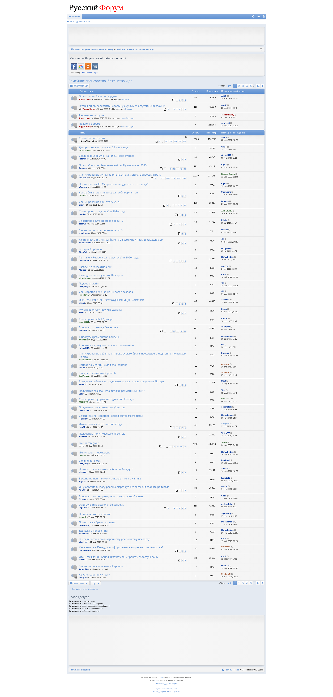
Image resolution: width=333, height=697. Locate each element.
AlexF (224, 96)
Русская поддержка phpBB (167, 684)
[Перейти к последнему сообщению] (228, 96)
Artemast (83, 168)
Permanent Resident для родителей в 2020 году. (109, 257)
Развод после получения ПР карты (101, 275)
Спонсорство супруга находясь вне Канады (106, 399)
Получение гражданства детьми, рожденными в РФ (112, 390)
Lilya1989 (83, 507)
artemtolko (84, 340)
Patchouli (83, 159)
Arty (155, 680)
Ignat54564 (84, 322)
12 (181, 169)
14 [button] (258, 86)
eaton (81, 205)
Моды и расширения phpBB (166, 689)
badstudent (84, 260)
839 (184, 142)
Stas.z (224, 137)
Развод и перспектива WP (95, 267)
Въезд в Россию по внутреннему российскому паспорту (114, 539)
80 (181, 447)
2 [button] (239, 86)
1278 (168, 178)
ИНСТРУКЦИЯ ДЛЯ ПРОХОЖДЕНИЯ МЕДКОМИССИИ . (112, 300)
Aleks (81, 384)
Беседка (125, 99)
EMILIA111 (83, 402)
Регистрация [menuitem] (264, 17)
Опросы (128, 109)
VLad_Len (83, 542)
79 (177, 447)
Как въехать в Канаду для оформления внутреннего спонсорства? (121, 547)
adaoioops (84, 233)
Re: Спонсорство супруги (94, 574)
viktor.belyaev (85, 278)
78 (174, 447)
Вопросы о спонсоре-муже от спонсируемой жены (111, 496)
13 (185, 169)
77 (170, 447)
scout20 (82, 224)
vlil (222, 239)
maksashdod (227, 504)
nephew (82, 455)
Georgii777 (226, 155)
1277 (162, 178)
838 (180, 142)
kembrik (82, 517)
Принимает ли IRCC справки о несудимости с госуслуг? (113, 184)
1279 (173, 178)
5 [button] (251, 86)
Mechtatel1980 (85, 360)
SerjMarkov (84, 376)
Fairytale (225, 353)
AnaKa (82, 490)
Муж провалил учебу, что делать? (100, 309)
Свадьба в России (90, 460)
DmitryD (82, 195)
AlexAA (224, 468)
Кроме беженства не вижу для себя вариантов (108, 192)
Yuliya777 (225, 327)
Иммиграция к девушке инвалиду (100, 424)
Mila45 (82, 303)
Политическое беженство (95, 514)
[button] (229, 86)
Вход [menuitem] (259, 17)
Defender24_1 (85, 525)
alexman (83, 472)
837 (175, 142)
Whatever (83, 187)
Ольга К (225, 566)
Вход (72, 21)
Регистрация (84, 21)
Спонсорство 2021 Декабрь (96, 319)
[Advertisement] (166, 36)
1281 (184, 178)
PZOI (223, 381)
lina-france (84, 178)
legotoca (83, 419)
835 (166, 142)
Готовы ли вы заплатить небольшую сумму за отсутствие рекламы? (122, 105)
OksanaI (82, 499)
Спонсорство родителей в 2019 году (102, 211)
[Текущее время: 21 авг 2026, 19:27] (261, 49)
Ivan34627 (83, 534)
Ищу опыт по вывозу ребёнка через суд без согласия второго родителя (124, 486)
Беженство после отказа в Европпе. (101, 566)
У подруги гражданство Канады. (99, 337)
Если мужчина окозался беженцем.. (101, 504)
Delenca (225, 201)
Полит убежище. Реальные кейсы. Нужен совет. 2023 (113, 165)
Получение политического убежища (102, 407)
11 (177, 169)
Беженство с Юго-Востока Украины (101, 220)
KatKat (224, 318)
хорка (224, 442)
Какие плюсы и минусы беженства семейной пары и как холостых (121, 239)
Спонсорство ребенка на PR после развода (106, 291)
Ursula (82, 214)
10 (174, 169)
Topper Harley (85, 99)
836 (171, 142)
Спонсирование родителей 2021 (100, 202)
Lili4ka (224, 220)
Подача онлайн (89, 283)
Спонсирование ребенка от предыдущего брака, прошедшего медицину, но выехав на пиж (132, 355)
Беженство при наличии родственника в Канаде (110, 478)
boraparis (83, 578)
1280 (178, 178)
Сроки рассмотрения (92, 138)
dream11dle (84, 410)
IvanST (82, 427)
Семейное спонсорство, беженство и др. (101, 81)
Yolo (81, 394)
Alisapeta (225, 423)
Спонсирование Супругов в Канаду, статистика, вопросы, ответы (120, 174)
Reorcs (82, 368)
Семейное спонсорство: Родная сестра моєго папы (111, 415)
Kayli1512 (83, 481)
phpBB (161, 677)
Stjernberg (226, 192)
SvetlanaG (226, 547)
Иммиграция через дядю (94, 452)
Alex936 (82, 270)
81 (185, 447)
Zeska (81, 312)
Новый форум (127, 118)
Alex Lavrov (226, 211)
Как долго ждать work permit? (97, 373)
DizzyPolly (83, 252)
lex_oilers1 (84, 295)
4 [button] (247, 86)
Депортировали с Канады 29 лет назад (103, 147)
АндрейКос (84, 569)
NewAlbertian (227, 257)
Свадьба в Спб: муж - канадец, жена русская (106, 155)
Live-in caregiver (89, 443)
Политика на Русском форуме (98, 96)
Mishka (224, 230)
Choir (223, 275)
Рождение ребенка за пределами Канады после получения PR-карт (121, 381)
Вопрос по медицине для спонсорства (103, 364)
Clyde (224, 147)
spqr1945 (225, 123)
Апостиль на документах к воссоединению (106, 345)
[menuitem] (253, 16)
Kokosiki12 (84, 348)
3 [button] (243, 86)
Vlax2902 (83, 330)
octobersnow (85, 550)
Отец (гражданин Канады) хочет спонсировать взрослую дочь (118, 557)
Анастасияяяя (85, 150)
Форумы (76, 16)
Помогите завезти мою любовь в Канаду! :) (106, 469)
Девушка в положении (93, 530)
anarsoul (225, 364)
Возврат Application (91, 249)
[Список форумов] (95, 7)
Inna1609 (83, 560)
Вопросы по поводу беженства (98, 327)
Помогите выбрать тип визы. (97, 522)
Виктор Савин (228, 174)
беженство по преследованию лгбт (101, 230)
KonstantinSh (85, 243)
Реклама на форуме (91, 115)
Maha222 (83, 436)
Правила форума (89, 123)
